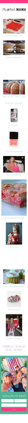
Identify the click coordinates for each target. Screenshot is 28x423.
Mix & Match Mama (14, 9)
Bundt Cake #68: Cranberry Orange (14, 97)
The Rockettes (14, 247)
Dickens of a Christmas (14, 338)
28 (10, 349)
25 (20, 346)
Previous (7, 346)
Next (20, 349)
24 (16, 346)
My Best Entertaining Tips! (14, 103)
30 (15, 349)
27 (7, 349)
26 (23, 346)
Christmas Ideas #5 (14, 309)
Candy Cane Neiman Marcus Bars (14, 218)
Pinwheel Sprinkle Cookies (14, 36)
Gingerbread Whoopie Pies (14, 57)
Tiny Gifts (14, 125)
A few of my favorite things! (14, 151)
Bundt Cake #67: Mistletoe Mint (14, 286)
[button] (14, 1)
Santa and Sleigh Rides (14, 175)
